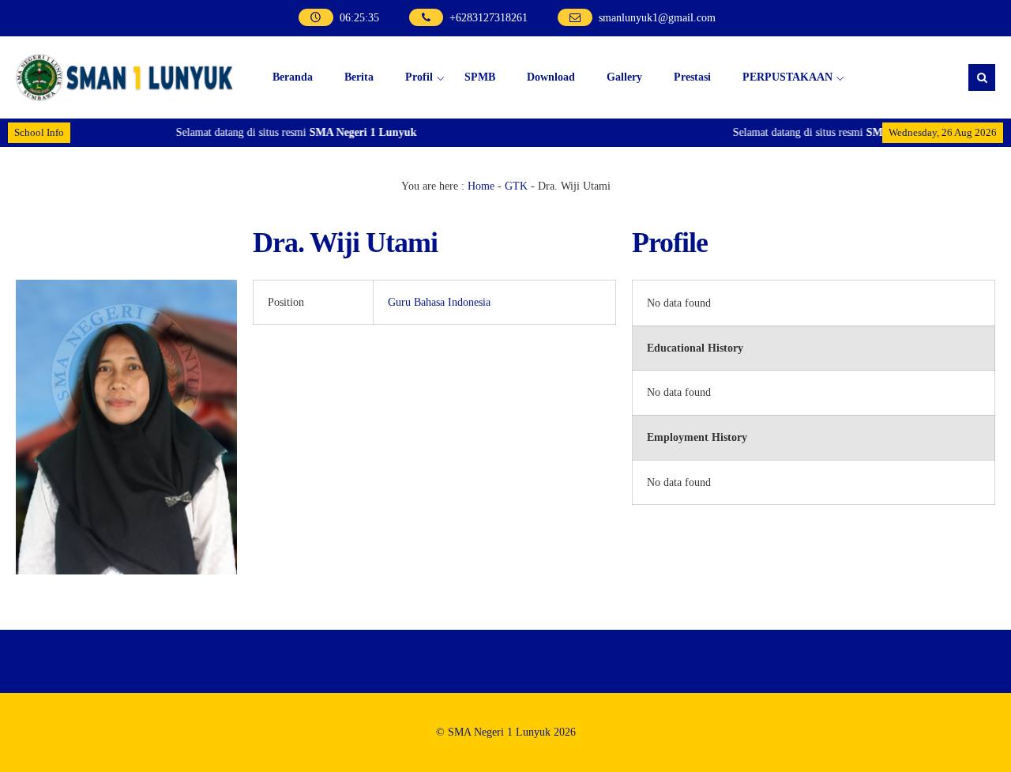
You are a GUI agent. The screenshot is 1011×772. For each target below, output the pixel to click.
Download (551, 77)
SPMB (479, 77)
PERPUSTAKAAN (787, 77)
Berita (359, 77)
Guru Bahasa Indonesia (439, 302)
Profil (419, 77)
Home (481, 186)
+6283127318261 (488, 18)
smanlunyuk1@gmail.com (657, 18)
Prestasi (692, 77)
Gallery (624, 77)
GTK (516, 186)
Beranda (292, 77)
